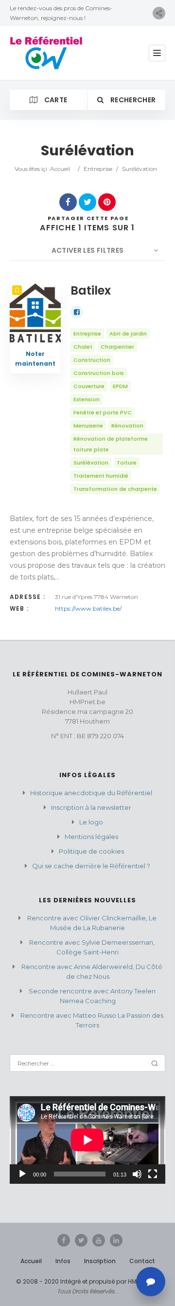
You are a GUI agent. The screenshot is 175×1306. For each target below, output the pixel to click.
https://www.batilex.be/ (88, 608)
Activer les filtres (88, 250)
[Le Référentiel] (46, 53)
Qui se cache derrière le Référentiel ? (91, 866)
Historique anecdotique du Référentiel (91, 793)
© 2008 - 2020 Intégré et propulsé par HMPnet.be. (87, 1281)
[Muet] (137, 1174)
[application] (87, 1140)
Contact (142, 1261)
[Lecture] (22, 1174)
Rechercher (132, 100)
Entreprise (98, 168)
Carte (54, 100)
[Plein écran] (153, 1174)
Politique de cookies (91, 851)
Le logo (91, 822)
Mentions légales (91, 836)
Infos (62, 1261)
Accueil (60, 168)
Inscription (100, 1261)
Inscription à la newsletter (91, 807)
